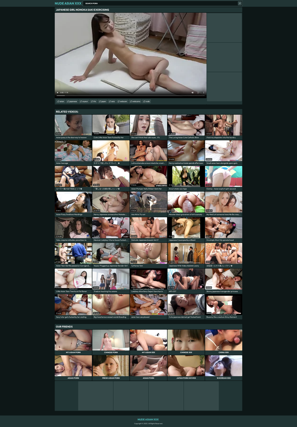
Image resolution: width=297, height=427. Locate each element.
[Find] (240, 3)
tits (94, 101)
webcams (136, 101)
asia (113, 101)
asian (62, 101)
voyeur (85, 101)
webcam (123, 101)
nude (148, 101)
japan (103, 101)
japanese (73, 101)
